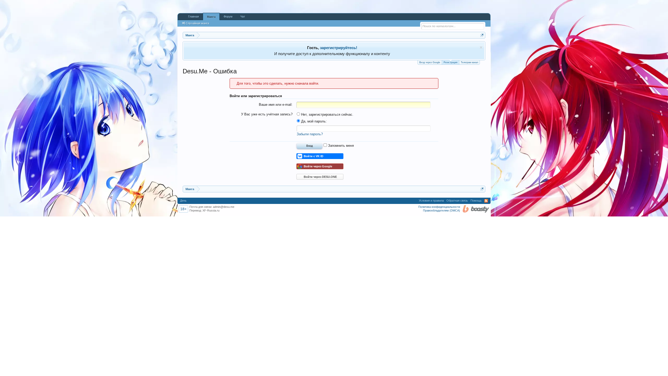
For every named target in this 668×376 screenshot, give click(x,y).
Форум (228, 16)
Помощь (476, 200)
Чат (242, 16)
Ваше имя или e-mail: (276, 105)
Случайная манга (197, 23)
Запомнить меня (340, 146)
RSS (486, 201)
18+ (183, 209)
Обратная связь (457, 200)
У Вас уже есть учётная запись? (267, 114)
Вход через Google (429, 62)
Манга (211, 16)
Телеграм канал (469, 62)
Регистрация (450, 62)
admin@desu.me (223, 206)
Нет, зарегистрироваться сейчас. (326, 114)
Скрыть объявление (481, 47)
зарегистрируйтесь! (338, 47)
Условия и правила (431, 200)
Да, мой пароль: (313, 121)
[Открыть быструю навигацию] (482, 35)
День (183, 200)
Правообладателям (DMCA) (441, 210)
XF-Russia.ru (210, 210)
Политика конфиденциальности (439, 206)
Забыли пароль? (310, 134)
